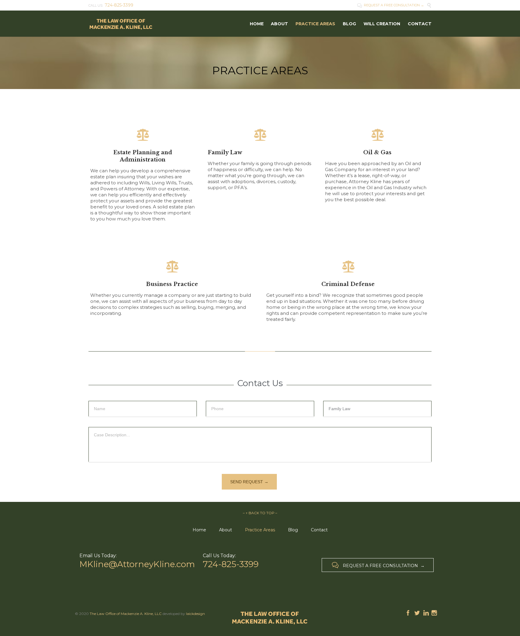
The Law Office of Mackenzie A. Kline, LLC (126, 613)
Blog (293, 530)
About (225, 530)
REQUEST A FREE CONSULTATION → (390, 5)
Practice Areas (260, 530)
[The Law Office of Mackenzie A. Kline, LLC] (120, 23)
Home (199, 530)
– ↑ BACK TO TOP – (260, 513)
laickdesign (195, 613)
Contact (319, 530)
